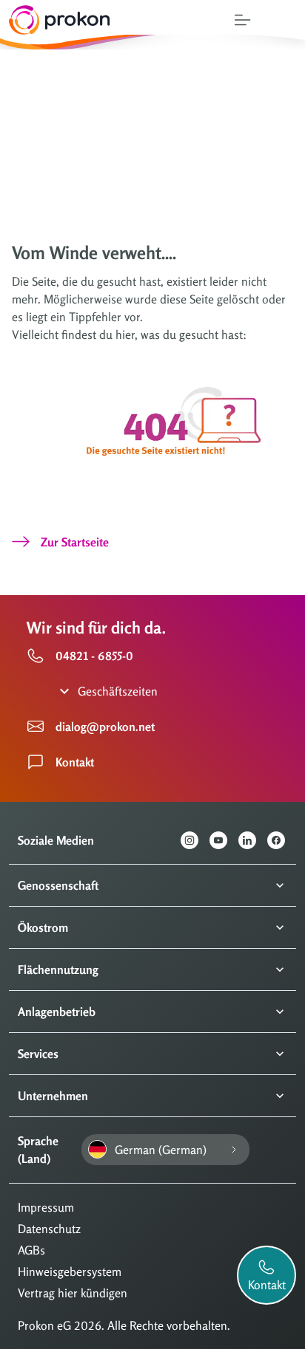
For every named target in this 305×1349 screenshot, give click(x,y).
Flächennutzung (58, 969)
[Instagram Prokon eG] (195, 840)
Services (38, 1053)
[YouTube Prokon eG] (224, 840)
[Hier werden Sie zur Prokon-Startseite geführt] (55, 20)
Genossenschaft (58, 885)
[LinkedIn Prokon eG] (252, 840)
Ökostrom (43, 927)
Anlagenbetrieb (56, 1011)
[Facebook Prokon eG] (281, 840)
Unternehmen (53, 1095)
